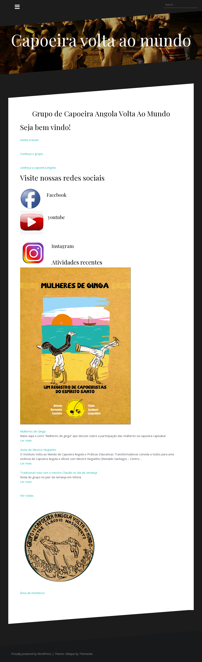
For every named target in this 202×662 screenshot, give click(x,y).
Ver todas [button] (27, 495)
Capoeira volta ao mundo (101, 40)
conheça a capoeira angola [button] (38, 168)
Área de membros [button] (32, 593)
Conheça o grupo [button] (31, 154)
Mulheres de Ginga (33, 431)
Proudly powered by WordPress (31, 654)
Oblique (70, 654)
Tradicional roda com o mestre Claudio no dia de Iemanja (58, 473)
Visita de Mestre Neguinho (38, 450)
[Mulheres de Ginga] (75, 345)
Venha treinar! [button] (29, 140)
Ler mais (26, 440)
